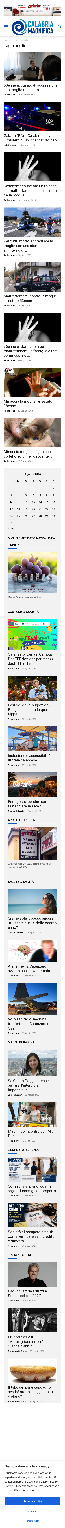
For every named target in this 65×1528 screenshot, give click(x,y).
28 (40, 516)
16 (53, 502)
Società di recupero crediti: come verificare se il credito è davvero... (31, 1236)
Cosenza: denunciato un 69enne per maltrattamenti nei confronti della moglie (30, 190)
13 (33, 502)
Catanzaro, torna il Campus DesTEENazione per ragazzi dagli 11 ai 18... (31, 659)
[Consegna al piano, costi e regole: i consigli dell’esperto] (32, 1169)
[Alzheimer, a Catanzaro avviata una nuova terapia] (32, 951)
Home (7, 40)
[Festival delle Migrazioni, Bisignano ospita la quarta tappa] (32, 688)
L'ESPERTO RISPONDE (24, 1150)
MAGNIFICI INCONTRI (22, 1042)
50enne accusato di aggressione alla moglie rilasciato (31, 87)
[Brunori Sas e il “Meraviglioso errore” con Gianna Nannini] (32, 1320)
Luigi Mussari (11, 145)
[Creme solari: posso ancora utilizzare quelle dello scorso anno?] (32, 901)
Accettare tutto (32, 1501)
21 (40, 509)
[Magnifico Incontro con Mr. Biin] (32, 1114)
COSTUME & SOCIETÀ (23, 611)
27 (33, 516)
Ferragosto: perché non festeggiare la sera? (27, 803)
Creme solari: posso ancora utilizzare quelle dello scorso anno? (32, 923)
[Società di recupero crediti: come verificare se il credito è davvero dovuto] (32, 1215)
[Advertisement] (32, 1441)
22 (46, 509)
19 (26, 509)
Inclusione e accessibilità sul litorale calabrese (32, 757)
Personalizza (32, 1511)
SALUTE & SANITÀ (21, 881)
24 (11, 516)
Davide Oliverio (16, 811)
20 (33, 509)
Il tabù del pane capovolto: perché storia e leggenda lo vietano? (30, 1392)
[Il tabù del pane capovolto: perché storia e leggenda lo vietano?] (32, 1370)
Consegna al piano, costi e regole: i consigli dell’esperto (32, 1188)
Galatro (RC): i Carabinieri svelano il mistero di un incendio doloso (32, 137)
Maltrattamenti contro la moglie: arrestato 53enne (31, 298)
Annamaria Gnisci (17, 1351)
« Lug (11, 528)
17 (11, 509)
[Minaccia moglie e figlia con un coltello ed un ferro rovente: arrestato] (32, 432)
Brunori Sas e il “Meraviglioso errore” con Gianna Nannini (29, 1341)
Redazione (9, 94)
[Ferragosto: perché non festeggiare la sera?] (32, 784)
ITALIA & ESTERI (19, 1255)
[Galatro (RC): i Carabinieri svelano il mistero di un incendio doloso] (32, 116)
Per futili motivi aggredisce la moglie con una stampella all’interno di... (28, 245)
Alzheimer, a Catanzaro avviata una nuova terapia (29, 968)
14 (40, 502)
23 (53, 509)
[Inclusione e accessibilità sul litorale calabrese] (32, 738)
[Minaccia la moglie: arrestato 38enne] (32, 382)
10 (11, 502)
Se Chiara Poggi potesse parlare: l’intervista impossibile (28, 1085)
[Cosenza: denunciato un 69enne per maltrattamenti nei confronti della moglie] (32, 166)
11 (18, 502)
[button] (6, 27)
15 (46, 502)
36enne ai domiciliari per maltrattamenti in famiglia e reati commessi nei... (31, 351)
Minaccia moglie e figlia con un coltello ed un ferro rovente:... (30, 454)
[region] (32, 1494)
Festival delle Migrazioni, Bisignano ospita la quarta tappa (30, 709)
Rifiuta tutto (32, 1520)
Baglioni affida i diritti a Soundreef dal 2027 (27, 1293)
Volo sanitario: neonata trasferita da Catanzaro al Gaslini (29, 1023)
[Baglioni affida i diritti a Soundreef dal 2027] (32, 1274)
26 (26, 516)
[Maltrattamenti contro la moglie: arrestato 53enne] (32, 277)
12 (26, 502)
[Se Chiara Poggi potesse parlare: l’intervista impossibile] (32, 1063)
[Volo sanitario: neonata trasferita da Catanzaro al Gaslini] (32, 999)
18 (18, 509)
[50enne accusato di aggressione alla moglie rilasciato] (32, 66)
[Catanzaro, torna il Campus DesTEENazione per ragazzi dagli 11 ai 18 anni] (32, 634)
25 (18, 516)
